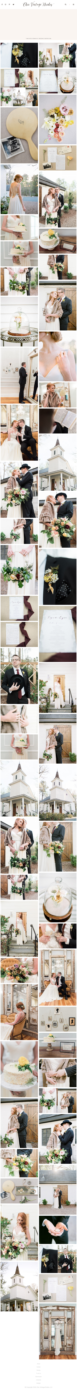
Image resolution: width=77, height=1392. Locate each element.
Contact (38, 1367)
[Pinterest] (9, 4)
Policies (38, 1370)
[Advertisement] (38, 23)
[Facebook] (2, 4)
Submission (38, 1376)
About (38, 1363)
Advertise (38, 1380)
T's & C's (38, 1373)
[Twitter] (13, 4)
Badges (39, 1383)
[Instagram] (5, 4)
